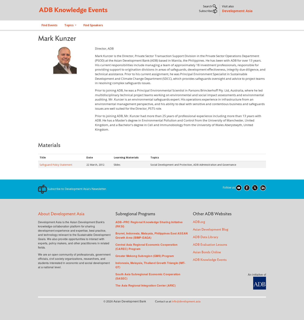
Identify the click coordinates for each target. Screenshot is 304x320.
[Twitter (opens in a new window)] (255, 187)
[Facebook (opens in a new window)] (247, 187)
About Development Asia (61, 214)
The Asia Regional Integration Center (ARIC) (145, 285)
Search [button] (208, 6)
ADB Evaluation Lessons (210, 244)
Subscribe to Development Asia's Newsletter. (77, 189)
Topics (69, 25)
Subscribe (206, 11)
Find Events (49, 25)
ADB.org (199, 222)
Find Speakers (93, 25)
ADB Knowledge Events (210, 260)
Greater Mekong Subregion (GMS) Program (144, 256)
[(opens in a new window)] (259, 283)
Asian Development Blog (210, 229)
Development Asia (237, 10)
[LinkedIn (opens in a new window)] (263, 187)
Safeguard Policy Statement (56, 164)
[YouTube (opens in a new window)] (239, 187)
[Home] (93, 11)
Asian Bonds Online (207, 252)
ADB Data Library (205, 237)
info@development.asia (186, 301)
